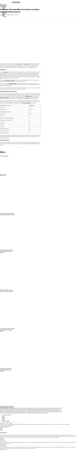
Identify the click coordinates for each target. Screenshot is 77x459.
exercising (19, 63)
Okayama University (12, 83)
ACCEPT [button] (8, 426)
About (3, 419)
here (11, 103)
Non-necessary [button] (3, 444)
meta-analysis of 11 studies (9, 80)
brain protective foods (26, 103)
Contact (3, 418)
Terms (3, 416)
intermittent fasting (28, 96)
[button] (15, 2)
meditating (27, 63)
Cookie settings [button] (3, 426)
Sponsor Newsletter (5, 421)
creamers (27, 98)
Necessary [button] (2, 438)
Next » (20, 152)
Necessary (3, 439)
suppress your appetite (4, 97)
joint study (5, 72)
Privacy (3, 417)
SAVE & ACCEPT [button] (3, 449)
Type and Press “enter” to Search (6, 423)
